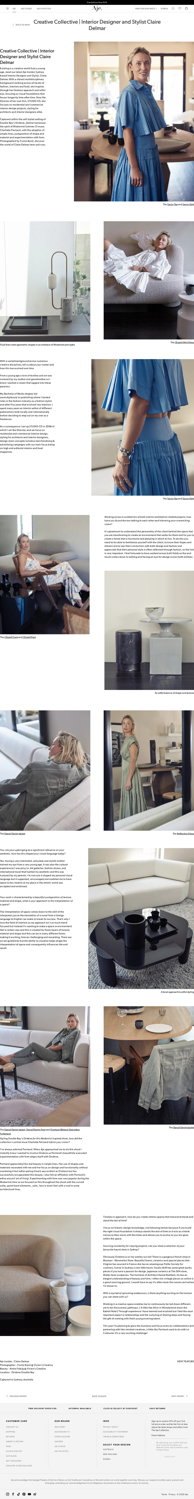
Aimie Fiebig (17, 1368)
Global (107, 1459)
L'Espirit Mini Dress (184, 342)
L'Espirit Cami (11, 637)
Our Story (60, 1427)
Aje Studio (60, 1446)
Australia (108, 1449)
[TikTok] (18, 1494)
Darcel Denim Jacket (14, 833)
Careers (59, 1441)
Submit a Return (14, 1441)
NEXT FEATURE (185, 1361)
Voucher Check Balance (19, 1465)
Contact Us (12, 1427)
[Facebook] (13, 1494)
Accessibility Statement (115, 1431)
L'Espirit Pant (29, 637)
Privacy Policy (111, 1427)
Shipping (10, 1431)
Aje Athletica (62, 1451)
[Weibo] (34, 1494)
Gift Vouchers (14, 1461)
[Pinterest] (23, 1494)
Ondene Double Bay (23, 1372)
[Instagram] (7, 1494)
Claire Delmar (21, 1361)
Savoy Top (172, 204)
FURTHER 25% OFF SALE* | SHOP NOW (97, 2)
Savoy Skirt (188, 204)
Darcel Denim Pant (35, 1129)
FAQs (8, 1446)
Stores (164, 8)
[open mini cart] (186, 8)
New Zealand (110, 1454)
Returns (10, 1436)
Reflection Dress (185, 833)
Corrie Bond (24, 1364)
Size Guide (11, 1456)
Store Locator (62, 1436)
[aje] (97, 8)
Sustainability (62, 1431)
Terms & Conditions (113, 1436)
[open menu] (7, 8)
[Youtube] (29, 1494)
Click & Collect (14, 1451)
